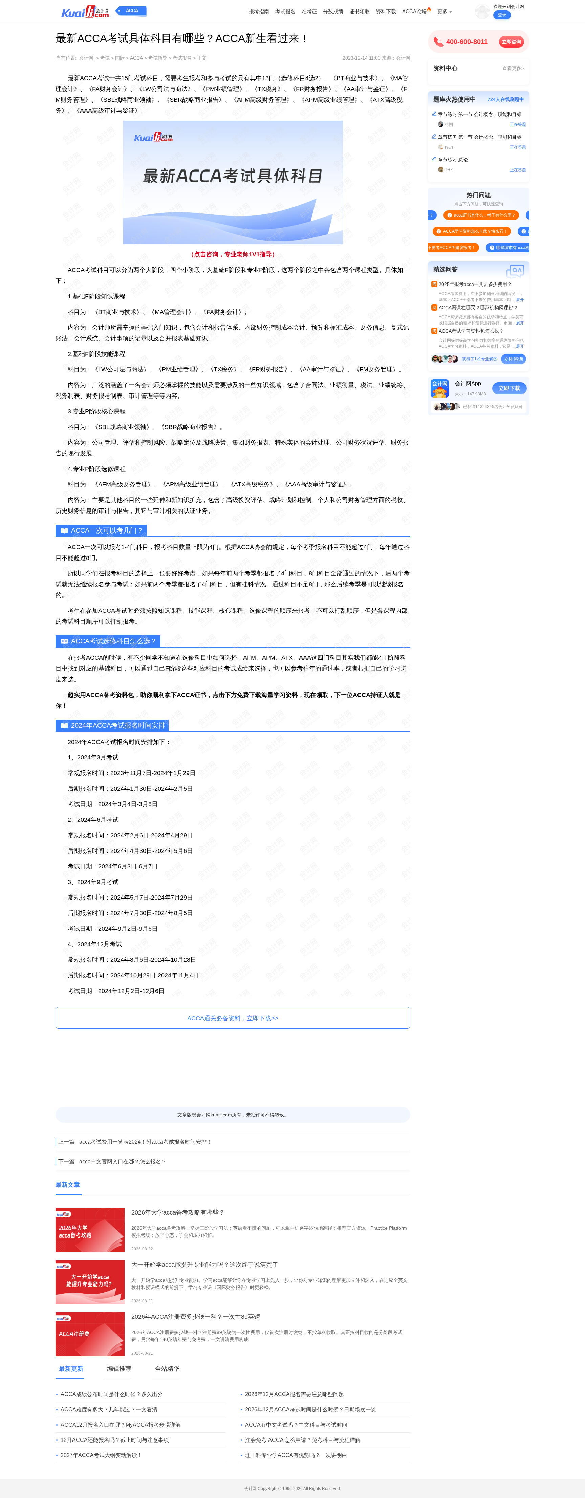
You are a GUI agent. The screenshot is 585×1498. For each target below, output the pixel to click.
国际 (120, 58)
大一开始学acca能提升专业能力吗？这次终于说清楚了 (204, 1264)
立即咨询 (511, 41)
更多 (442, 11)
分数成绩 (333, 11)
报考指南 (259, 11)
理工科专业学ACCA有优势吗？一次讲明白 (296, 1455)
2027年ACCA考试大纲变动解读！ (102, 1455)
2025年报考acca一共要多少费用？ (475, 284)
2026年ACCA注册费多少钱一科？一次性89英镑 (195, 1316)
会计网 (86, 58)
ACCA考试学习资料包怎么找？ (471, 331)
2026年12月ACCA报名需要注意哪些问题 (294, 1394)
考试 (105, 58)
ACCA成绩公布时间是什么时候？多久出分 (112, 1394)
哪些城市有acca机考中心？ (494, 247)
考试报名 (285, 11)
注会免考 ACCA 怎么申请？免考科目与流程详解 (303, 1440)
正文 (202, 58)
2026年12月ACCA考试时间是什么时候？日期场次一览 (310, 1409)
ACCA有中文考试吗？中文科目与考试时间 (296, 1425)
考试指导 (157, 58)
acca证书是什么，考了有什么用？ (458, 215)
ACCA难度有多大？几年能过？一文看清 (109, 1409)
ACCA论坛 (414, 11)
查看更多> (513, 68)
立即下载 (509, 388)
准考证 (309, 11)
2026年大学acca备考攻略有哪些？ (178, 1212)
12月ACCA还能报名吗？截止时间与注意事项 (115, 1440)
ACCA (132, 10)
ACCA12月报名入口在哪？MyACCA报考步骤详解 (121, 1425)
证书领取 (359, 11)
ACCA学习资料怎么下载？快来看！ (448, 231)
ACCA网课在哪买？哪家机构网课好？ (478, 307)
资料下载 (386, 11)
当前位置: (66, 58)
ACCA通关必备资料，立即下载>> (233, 1018)
